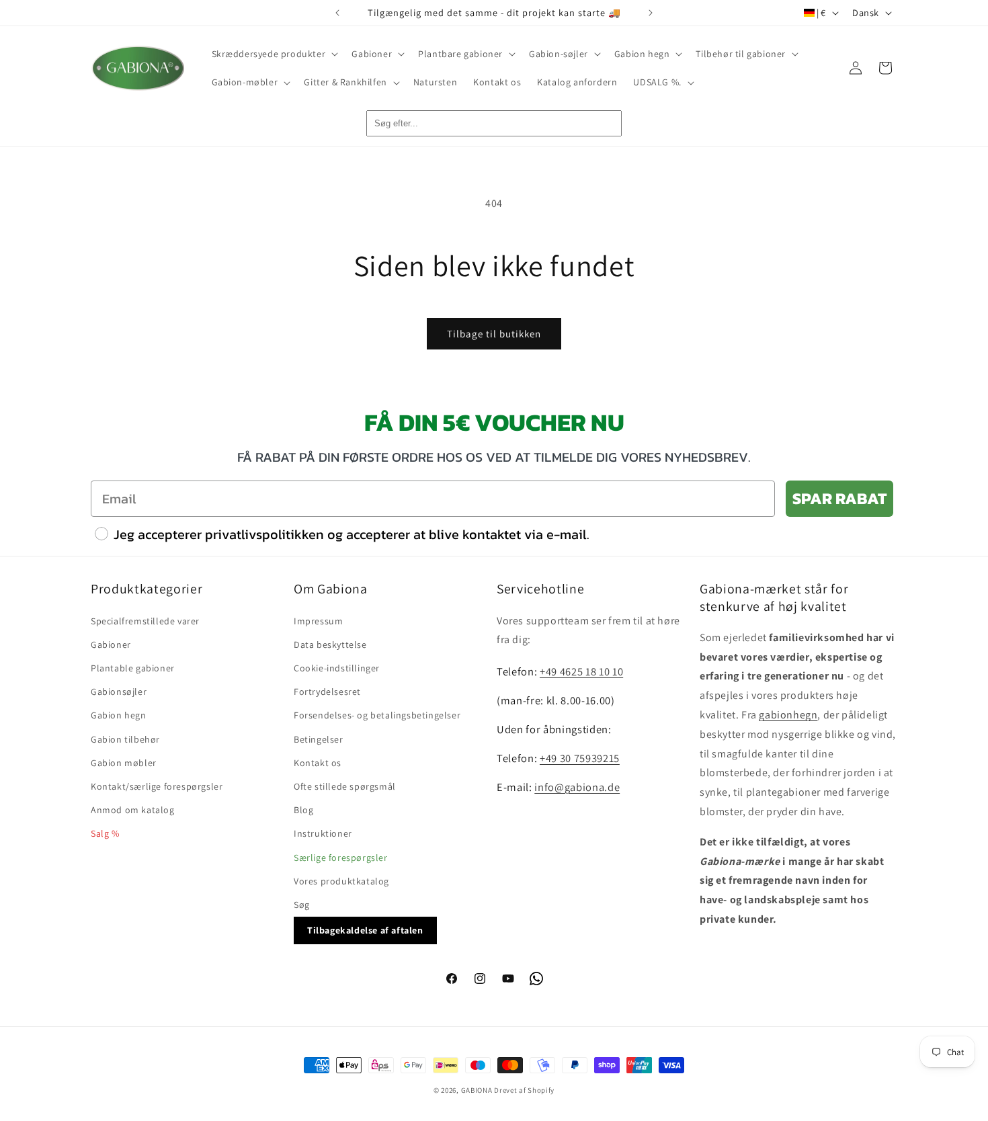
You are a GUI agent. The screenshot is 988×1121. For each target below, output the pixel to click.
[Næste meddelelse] (650, 13)
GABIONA (477, 1090)
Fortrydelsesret (327, 692)
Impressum (318, 620)
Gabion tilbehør (125, 739)
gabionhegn (788, 714)
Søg (302, 904)
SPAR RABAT (839, 498)
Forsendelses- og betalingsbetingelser (377, 715)
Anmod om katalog (133, 809)
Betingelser (318, 739)
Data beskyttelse (330, 644)
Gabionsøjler (119, 692)
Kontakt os (317, 762)
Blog (303, 809)
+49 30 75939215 (580, 757)
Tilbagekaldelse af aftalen (365, 929)
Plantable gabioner (133, 667)
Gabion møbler (124, 762)
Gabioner (111, 644)
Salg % (105, 833)
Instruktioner (323, 833)
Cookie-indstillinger (337, 667)
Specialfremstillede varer (145, 620)
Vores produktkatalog (341, 880)
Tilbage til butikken (494, 333)
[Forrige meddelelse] (337, 13)
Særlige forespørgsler (341, 857)
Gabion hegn (119, 715)
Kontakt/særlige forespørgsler (156, 786)
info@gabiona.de (577, 786)
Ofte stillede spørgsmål (345, 786)
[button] (274, 54)
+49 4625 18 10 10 (581, 671)
